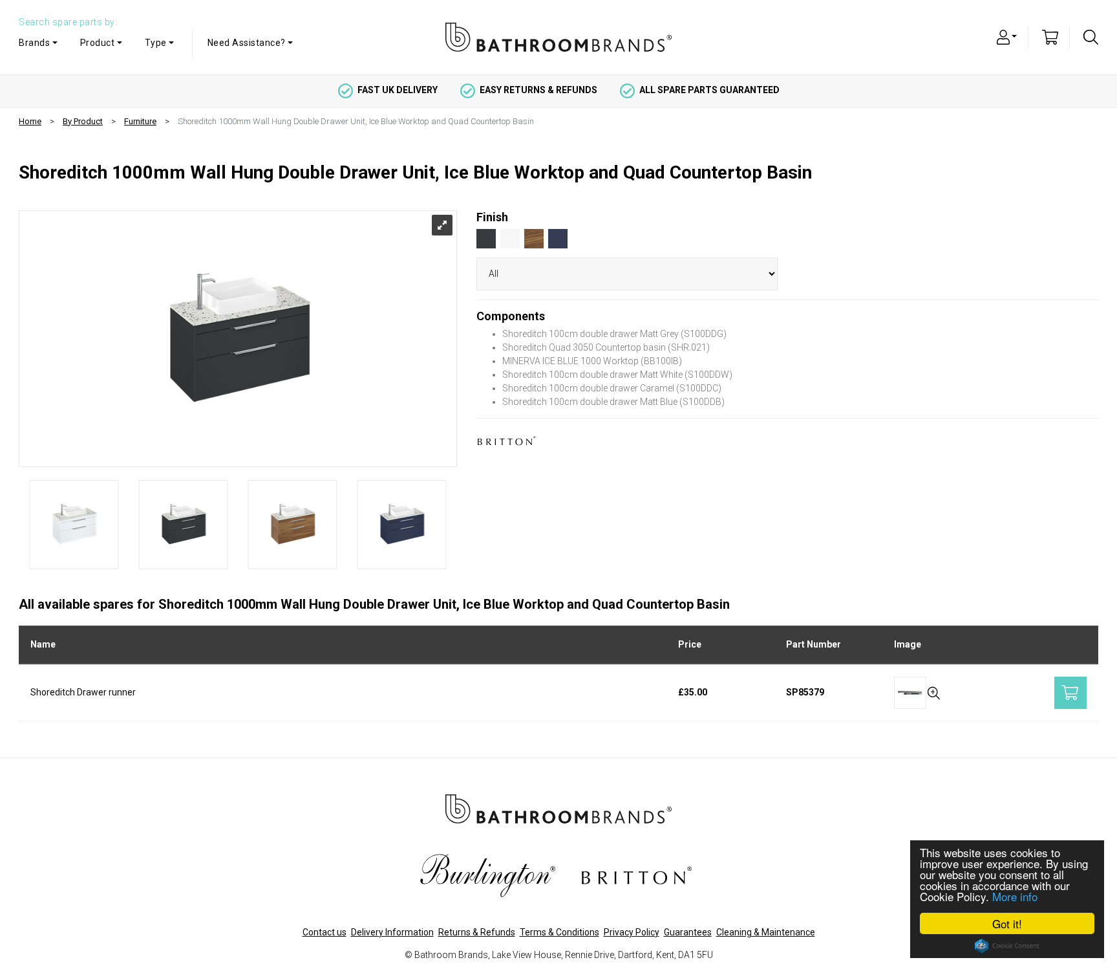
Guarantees (688, 932)
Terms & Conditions (559, 932)
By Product (83, 121)
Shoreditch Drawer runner (83, 692)
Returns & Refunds (476, 932)
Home (30, 121)
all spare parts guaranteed (709, 90)
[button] (1007, 36)
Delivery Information (392, 932)
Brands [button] (34, 43)
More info (1014, 896)
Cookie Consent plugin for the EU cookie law (1007, 946)
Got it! (1007, 923)
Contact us (324, 932)
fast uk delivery (397, 90)
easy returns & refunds (538, 90)
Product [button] (97, 43)
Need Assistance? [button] (246, 43)
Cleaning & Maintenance (765, 932)
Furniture (140, 121)
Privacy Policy (631, 932)
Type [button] (156, 43)
